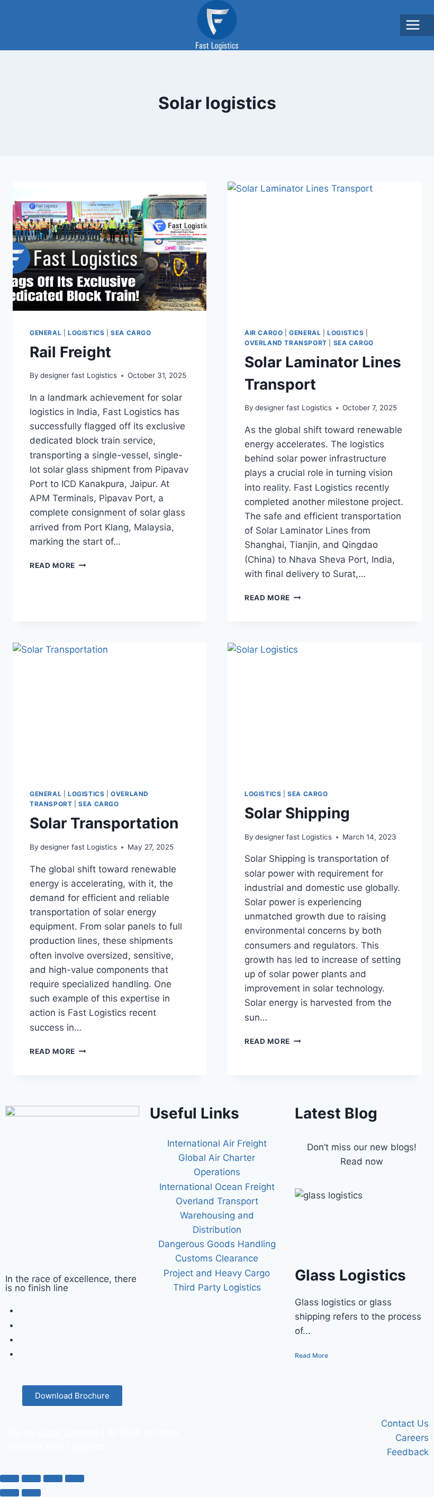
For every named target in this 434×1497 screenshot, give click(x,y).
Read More (58, 565)
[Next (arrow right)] (31, 1492)
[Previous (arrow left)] (9, 1492)
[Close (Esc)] (74, 1478)
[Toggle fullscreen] (31, 1478)
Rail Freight (70, 352)
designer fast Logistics (78, 375)
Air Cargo (264, 333)
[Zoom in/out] (9, 1478)
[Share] (52, 1478)
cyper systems (68, 1432)
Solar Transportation (104, 823)
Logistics (86, 333)
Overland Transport (286, 343)
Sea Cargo (131, 333)
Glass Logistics (350, 1275)
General (45, 333)
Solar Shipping (297, 813)
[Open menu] (417, 25)
